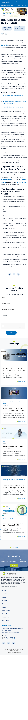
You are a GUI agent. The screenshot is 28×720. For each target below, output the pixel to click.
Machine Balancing (7, 480)
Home (4, 590)
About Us (4, 593)
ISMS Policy (5, 620)
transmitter (5, 45)
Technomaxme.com (18, 649)
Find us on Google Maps (12, 638)
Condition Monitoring (10, 401)
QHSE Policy (5, 617)
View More (15, 547)
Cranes (5, 33)
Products (4, 600)
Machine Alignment (20, 479)
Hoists (8, 180)
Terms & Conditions (14, 650)
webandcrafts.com (17, 652)
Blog (2, 33)
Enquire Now (14, 565)
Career (4, 607)
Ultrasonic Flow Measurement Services (13, 107)
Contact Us (5, 613)
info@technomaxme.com (7, 5)
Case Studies (6, 610)
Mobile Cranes (21, 182)
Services (4, 597)
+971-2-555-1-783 (22, 5)
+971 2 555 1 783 (21, 561)
